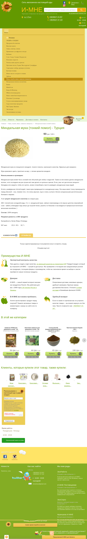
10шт (16, 356)
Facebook (5, 459)
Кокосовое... (22, 383)
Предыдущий (2, 376)
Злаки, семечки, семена (13, 49)
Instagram (15, 459)
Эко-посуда (9, 109)
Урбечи (8, 76)
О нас (4, 119)
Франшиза (19, 119)
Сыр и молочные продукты (14, 104)
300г (49, 142)
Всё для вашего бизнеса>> (65, 517)
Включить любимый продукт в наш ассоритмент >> (67, 503)
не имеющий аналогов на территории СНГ (51, 264)
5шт (13, 356)
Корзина (79, 119)
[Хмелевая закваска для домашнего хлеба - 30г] (32, 340)
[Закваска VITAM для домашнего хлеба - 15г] (11, 340)
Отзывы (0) (26, 235)
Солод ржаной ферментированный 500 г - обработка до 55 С (53, 330)
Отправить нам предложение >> (67, 487)
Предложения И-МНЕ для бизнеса (64, 537)
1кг (56, 142)
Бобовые (9, 54)
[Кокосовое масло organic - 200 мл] (23, 380)
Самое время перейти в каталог (35, 525)
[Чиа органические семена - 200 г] (79, 380)
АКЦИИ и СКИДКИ (12, 40)
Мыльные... (56, 383)
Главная (3, 123)
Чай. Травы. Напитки (12, 106)
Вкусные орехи (11, 46)
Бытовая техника (11, 71)
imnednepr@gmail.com (39, 484)
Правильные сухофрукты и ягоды (16, 51)
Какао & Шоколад (11, 90)
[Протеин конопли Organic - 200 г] (74, 340)
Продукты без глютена (13, 43)
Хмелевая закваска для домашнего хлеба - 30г (32, 329)
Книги (8, 84)
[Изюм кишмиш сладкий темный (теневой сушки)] (68, 380)
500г (53, 142)
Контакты (43, 119)
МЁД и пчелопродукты (13, 93)
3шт (9, 356)
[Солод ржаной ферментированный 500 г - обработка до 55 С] (53, 340)
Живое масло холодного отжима (16, 73)
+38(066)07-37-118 (55, 20)
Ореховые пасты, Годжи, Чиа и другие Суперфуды (21, 65)
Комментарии (9, 235)
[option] (17, 148)
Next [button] (84, 340)
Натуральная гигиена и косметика (16, 82)
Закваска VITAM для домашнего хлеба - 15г (11, 329)
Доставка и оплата (32, 119)
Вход (72, 4)
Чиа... (79, 383)
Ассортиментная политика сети (77, 13)
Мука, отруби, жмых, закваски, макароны (18, 79)
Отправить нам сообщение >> (66, 474)
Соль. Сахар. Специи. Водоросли (16, 57)
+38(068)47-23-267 (55, 17)
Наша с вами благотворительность (16, 95)
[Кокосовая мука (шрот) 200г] (34, 380)
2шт (6, 356)
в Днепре (30, 470)
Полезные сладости (12, 60)
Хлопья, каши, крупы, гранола (15, 62)
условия (16, 410)
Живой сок (9, 87)
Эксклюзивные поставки (13, 112)
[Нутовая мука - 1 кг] (46, 380)
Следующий (82, 376)
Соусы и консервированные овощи (16, 101)
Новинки (12, 38)
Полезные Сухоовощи (13, 98)
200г (46, 142)
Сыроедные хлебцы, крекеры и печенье (18, 68)
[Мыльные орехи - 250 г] (57, 380)
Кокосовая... (34, 383)
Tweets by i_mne (6, 471)
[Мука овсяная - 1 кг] (12, 380)
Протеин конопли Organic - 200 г (75, 329)
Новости (11, 119)
